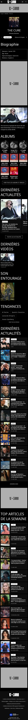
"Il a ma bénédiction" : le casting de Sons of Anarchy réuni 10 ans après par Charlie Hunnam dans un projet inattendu (18, 405)
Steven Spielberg (8, 319)
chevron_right (26, 37)
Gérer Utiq (13, 708)
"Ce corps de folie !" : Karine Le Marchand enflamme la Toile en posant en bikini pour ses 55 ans (18, 563)
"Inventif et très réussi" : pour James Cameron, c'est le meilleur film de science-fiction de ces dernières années (19, 453)
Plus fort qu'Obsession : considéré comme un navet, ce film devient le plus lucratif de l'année (18, 476)
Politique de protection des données (13, 703)
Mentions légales (5, 701)
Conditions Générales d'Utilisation (9, 699)
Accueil (2, 13)
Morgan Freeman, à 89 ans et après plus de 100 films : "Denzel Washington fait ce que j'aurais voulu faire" (18, 392)
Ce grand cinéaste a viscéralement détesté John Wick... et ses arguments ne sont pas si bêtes (18, 601)
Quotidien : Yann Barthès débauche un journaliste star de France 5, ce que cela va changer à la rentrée (18, 659)
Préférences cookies (19, 708)
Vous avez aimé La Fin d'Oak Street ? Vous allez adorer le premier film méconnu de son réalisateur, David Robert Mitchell (18, 417)
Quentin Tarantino (18, 312)
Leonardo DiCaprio (8, 316)
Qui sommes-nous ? (20, 699)
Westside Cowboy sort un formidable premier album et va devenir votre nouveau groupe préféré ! (18, 344)
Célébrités (6, 13)
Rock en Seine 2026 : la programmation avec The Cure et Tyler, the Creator (7, 264)
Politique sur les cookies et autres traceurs (17, 701)
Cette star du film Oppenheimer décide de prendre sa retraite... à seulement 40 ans (17, 589)
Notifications (7, 708)
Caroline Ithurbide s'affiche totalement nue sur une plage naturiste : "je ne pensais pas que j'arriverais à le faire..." (19, 530)
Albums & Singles (20, 37)
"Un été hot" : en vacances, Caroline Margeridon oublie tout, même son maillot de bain (18, 539)
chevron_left (1, 37)
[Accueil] (11, 1)
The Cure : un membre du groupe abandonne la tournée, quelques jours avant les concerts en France (11, 226)
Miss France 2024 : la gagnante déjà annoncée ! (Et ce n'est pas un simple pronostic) (18, 610)
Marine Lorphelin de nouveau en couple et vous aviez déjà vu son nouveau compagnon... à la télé (18, 622)
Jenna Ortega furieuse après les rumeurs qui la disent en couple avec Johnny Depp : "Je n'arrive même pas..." (18, 633)
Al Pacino (5, 312)
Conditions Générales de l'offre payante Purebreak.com (13, 706)
